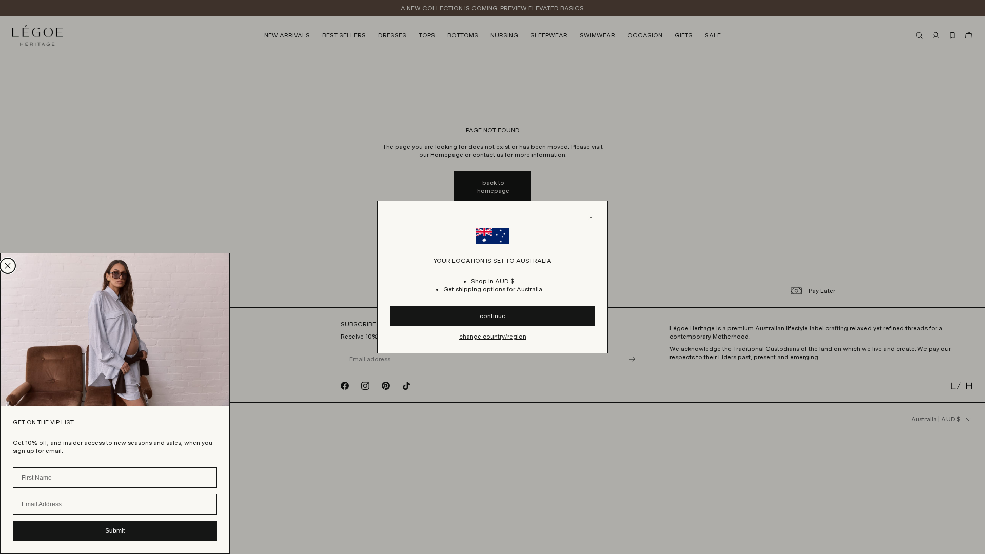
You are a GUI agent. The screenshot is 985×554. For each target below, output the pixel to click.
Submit (115, 531)
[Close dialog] (7, 265)
